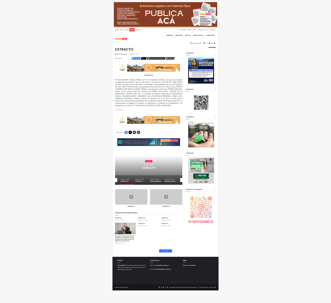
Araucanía (148, 161)
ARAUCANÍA (178, 35)
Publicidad (183, 29)
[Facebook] (126, 132)
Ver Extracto (118, 110)
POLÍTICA (188, 35)
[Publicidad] (165, 15)
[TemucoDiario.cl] (121, 39)
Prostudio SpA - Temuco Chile (208, 287)
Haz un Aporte (165, 251)
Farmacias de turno (203, 29)
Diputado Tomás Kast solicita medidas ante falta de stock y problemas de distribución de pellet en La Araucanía (124, 238)
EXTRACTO (138, 29)
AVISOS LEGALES (198, 35)
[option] (148, 167)
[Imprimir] (138, 132)
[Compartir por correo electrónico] (134, 132)
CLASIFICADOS (210, 35)
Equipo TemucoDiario (121, 54)
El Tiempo (212, 29)
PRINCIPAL (170, 35)
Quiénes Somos (192, 29)
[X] (130, 132)
